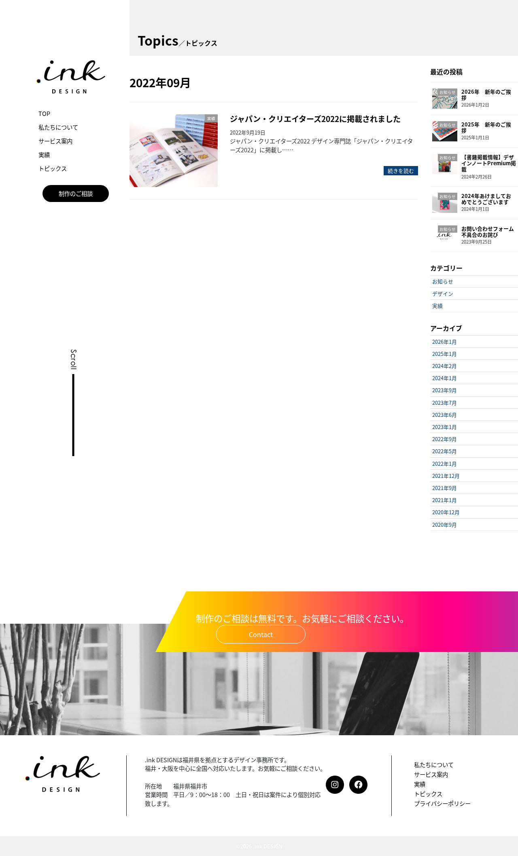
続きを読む (401, 171)
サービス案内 (55, 141)
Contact (261, 634)
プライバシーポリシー (442, 803)
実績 (44, 154)
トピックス (52, 168)
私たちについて (58, 127)
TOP (44, 113)
